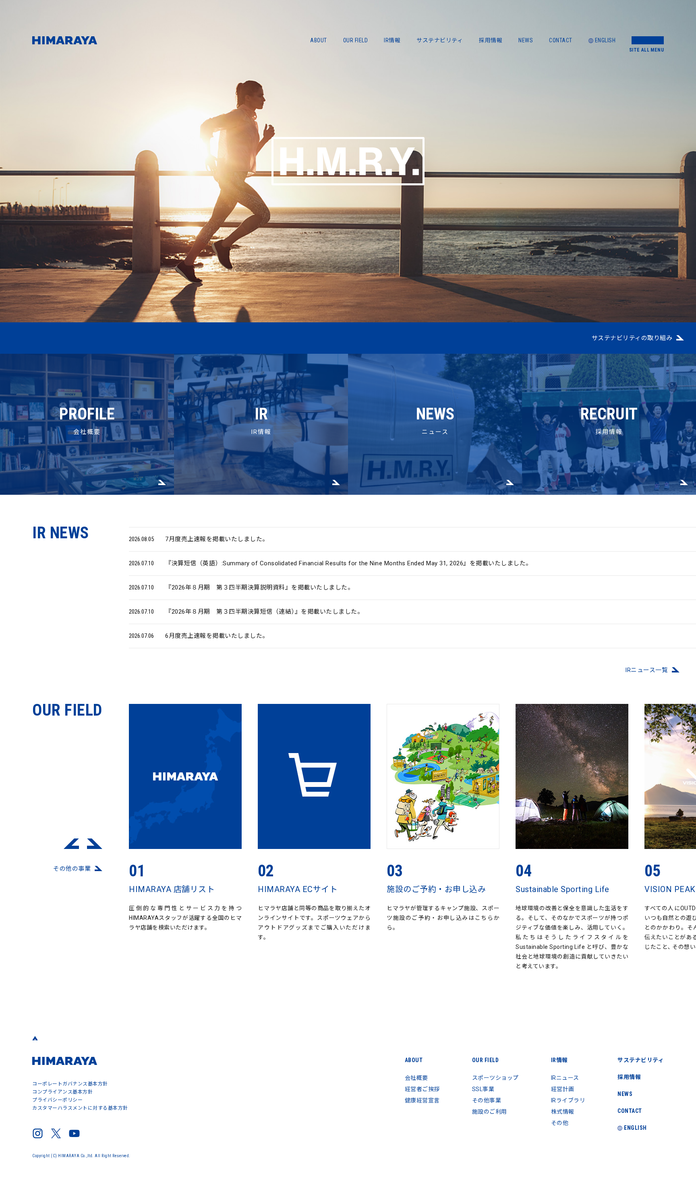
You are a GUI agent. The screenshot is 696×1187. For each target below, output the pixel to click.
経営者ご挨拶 (422, 1089)
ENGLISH (605, 40)
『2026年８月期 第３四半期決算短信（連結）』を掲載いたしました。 (246, 611)
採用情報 (490, 40)
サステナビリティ (439, 40)
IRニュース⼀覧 (646, 670)
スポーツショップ (495, 1078)
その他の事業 (72, 868)
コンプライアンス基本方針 (62, 1092)
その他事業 (486, 1100)
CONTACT (560, 40)
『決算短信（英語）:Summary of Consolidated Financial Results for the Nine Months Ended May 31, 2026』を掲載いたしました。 (330, 563)
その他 (560, 1123)
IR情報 (392, 40)
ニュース (435, 420)
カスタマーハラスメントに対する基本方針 (80, 1108)
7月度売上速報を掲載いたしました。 (199, 539)
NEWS (525, 40)
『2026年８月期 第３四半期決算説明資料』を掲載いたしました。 (241, 587)
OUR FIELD (355, 40)
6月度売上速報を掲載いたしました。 (199, 635)
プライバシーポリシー (57, 1100)
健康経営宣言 (422, 1100)
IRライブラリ (568, 1100)
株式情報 (562, 1111)
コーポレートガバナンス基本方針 (70, 1084)
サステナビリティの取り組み (632, 338)
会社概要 (87, 420)
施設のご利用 (489, 1111)
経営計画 (562, 1089)
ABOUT (318, 40)
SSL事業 (483, 1089)
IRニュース (565, 1078)
